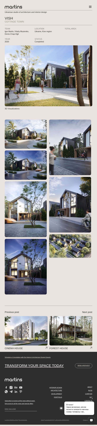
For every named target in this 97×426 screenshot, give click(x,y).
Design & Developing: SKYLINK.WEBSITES (55, 420)
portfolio (58, 397)
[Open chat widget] (91, 420)
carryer (88, 394)
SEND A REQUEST (83, 365)
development (56, 394)
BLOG (90, 390)
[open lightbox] (26, 134)
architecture (56, 390)
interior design (55, 388)
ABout (89, 387)
